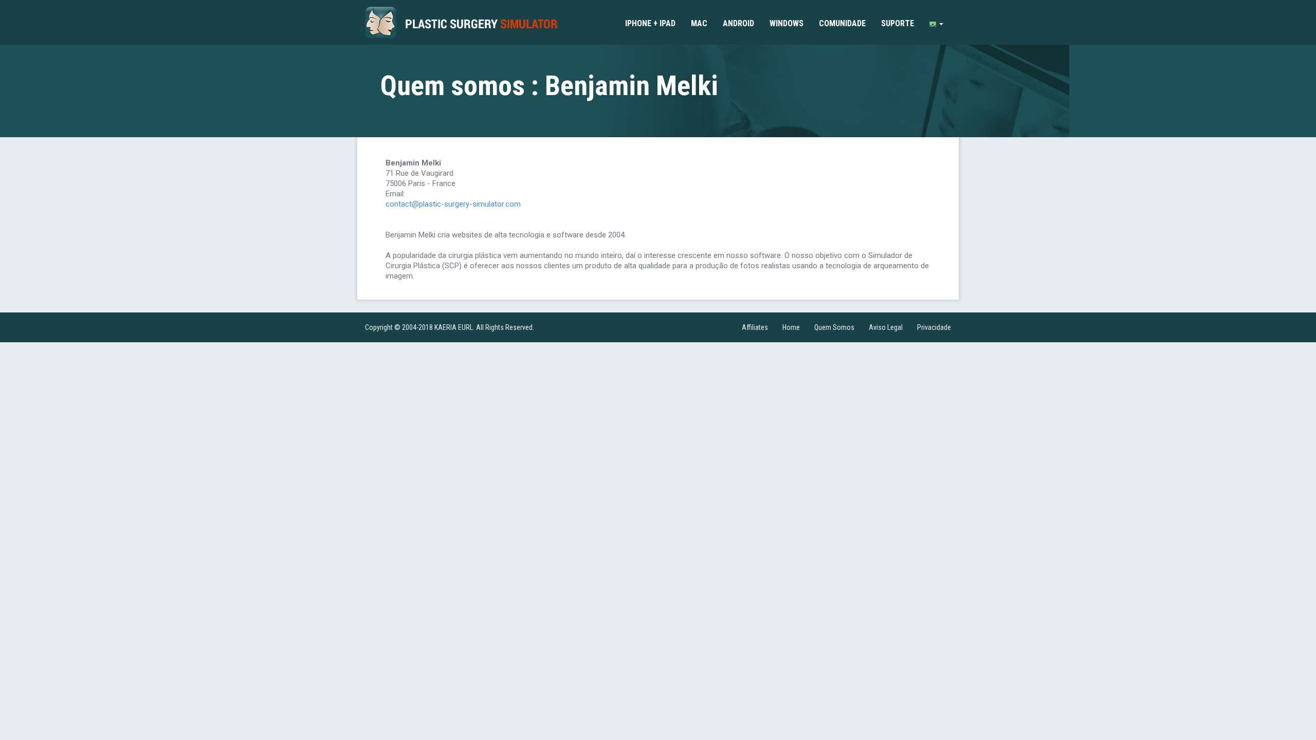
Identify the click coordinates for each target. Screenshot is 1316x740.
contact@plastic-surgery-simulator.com (453, 204)
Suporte (897, 23)
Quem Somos (834, 327)
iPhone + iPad (650, 23)
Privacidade (934, 327)
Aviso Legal (886, 327)
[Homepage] (461, 22)
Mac (699, 23)
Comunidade (842, 23)
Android (738, 23)
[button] (936, 23)
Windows (786, 23)
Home (791, 327)
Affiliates (755, 327)
